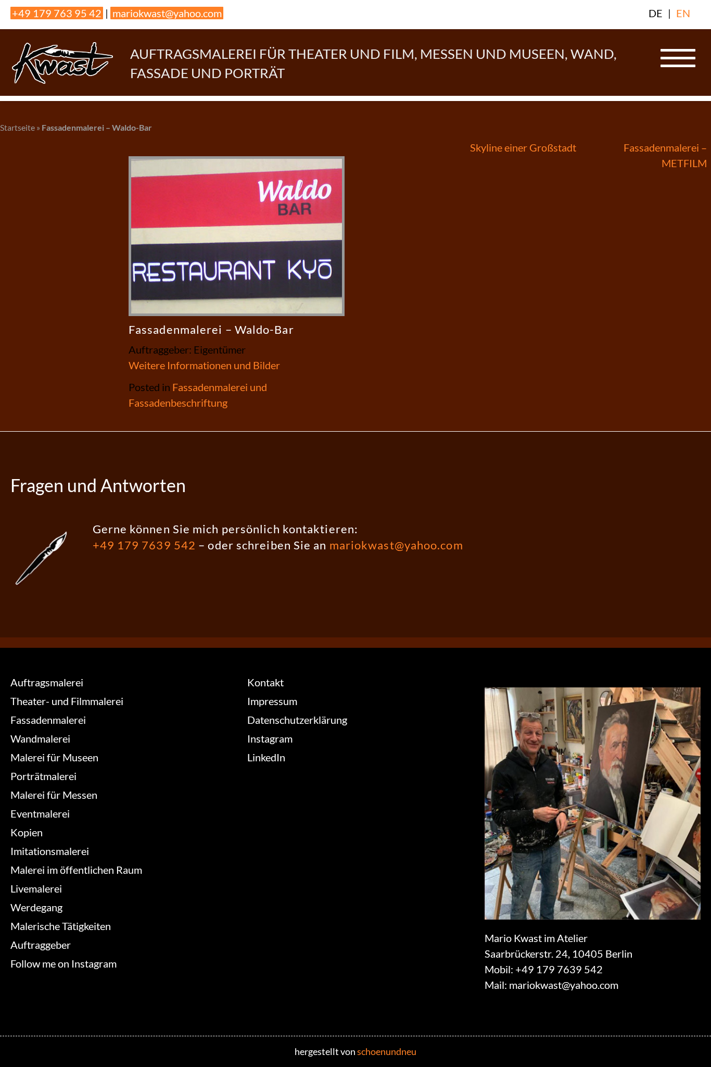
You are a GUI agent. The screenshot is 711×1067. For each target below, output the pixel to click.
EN (683, 13)
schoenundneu (386, 1051)
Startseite (17, 127)
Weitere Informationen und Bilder (204, 365)
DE (656, 13)
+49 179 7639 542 (144, 545)
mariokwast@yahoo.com (167, 13)
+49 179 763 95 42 (56, 13)
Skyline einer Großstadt (523, 147)
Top (686, 1042)
